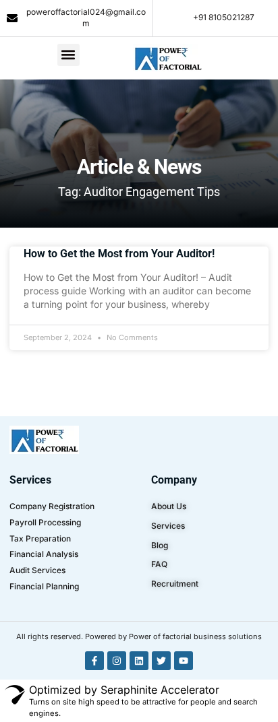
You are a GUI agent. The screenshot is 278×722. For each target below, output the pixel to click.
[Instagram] (116, 660)
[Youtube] (183, 660)
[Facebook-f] (94, 660)
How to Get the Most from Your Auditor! (119, 253)
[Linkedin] (139, 660)
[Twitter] (161, 660)
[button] (68, 55)
